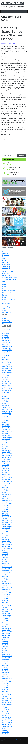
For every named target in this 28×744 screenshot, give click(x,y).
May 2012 (5, 645)
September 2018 (7, 504)
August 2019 (6, 483)
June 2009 (5, 709)
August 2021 (6, 439)
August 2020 (6, 461)
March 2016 (5, 559)
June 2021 (5, 442)
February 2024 (6, 383)
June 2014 (5, 598)
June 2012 (5, 643)
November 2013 (7, 611)
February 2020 (6, 472)
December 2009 (7, 698)
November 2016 (7, 544)
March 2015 (5, 581)
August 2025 (6, 352)
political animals (7, 292)
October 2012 (6, 635)
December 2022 (7, 409)
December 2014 (7, 587)
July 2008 (5, 730)
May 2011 (5, 667)
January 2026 (6, 342)
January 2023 (6, 407)
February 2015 (6, 583)
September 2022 (7, 415)
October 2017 (6, 524)
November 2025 (7, 346)
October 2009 (6, 702)
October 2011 (6, 658)
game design (6, 273)
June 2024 (5, 376)
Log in (4, 318)
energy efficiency (7, 271)
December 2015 (7, 565)
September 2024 (7, 372)
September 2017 (7, 526)
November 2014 (7, 589)
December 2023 (7, 387)
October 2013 (6, 613)
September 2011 (7, 659)
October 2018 (6, 502)
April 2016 (5, 557)
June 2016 (5, 554)
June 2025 (5, 355)
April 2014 (5, 602)
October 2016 (6, 546)
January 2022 (6, 429)
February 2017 (6, 539)
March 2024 (6, 381)
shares (4, 305)
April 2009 (5, 713)
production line (6, 294)
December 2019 (7, 476)
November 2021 (7, 433)
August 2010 (6, 683)
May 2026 (5, 335)
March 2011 (5, 671)
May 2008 (5, 734)
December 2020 (7, 454)
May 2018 (5, 511)
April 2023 (5, 402)
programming (6, 296)
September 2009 (7, 704)
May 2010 (5, 689)
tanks (4, 310)
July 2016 (5, 552)
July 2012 (5, 641)
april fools (11, 139)
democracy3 (6, 268)
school (4, 301)
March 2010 (5, 693)
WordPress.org (6, 324)
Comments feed (7, 322)
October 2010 (6, 680)
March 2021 (5, 448)
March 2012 (5, 648)
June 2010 (5, 687)
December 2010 (7, 676)
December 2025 (7, 344)
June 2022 (5, 420)
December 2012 (7, 632)
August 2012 (6, 639)
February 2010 (6, 695)
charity (4, 260)
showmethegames (7, 307)
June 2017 (5, 531)
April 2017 (5, 535)
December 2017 (7, 520)
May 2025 (5, 357)
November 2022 (7, 411)
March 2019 (5, 492)
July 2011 (5, 663)
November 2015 (7, 567)
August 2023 (6, 394)
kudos (4, 286)
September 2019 (7, 481)
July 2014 (5, 596)
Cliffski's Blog (12, 3)
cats (3, 258)
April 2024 (5, 379)
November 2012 (7, 633)
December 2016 (7, 543)
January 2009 (6, 719)
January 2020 (6, 474)
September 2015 (7, 570)
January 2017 (6, 541)
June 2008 (5, 732)
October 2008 (6, 724)
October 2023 (6, 390)
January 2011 (6, 674)
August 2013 (6, 617)
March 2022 (6, 426)
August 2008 (6, 728)
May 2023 (5, 400)
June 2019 (5, 487)
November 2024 (7, 368)
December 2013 (7, 609)
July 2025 (5, 353)
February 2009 (6, 717)
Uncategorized (6, 312)
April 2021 (5, 446)
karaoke (4, 284)
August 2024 (6, 374)
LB (3, 288)
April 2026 (5, 337)
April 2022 (5, 424)
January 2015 (6, 585)
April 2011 (5, 669)
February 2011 (6, 672)
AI (3, 251)
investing (5, 283)
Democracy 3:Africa (8, 262)
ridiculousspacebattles (9, 299)
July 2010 (5, 685)
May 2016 (5, 556)
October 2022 (6, 413)
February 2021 (6, 450)
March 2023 (6, 403)
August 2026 (6, 329)
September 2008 (7, 726)
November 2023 (7, 389)
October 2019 (6, 479)
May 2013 (5, 622)
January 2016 (6, 563)
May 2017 (5, 533)
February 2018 (6, 517)
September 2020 (7, 459)
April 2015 (5, 580)
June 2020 (5, 465)
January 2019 (6, 496)
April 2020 (5, 468)
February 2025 (6, 363)
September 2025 (7, 350)
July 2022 (5, 418)
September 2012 (7, 637)
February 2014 (6, 606)
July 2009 (5, 708)
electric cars (6, 270)
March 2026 (6, 339)
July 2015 (5, 574)
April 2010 (5, 691)
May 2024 (5, 377)
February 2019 (6, 494)
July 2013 (5, 619)
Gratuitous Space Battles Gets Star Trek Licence (12, 33)
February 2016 (6, 561)
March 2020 (6, 470)
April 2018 (5, 513)
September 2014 (7, 593)
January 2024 (6, 385)
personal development (9, 290)
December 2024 (7, 366)
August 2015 (6, 572)
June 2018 (5, 509)
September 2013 (7, 615)
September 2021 (7, 437)
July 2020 (5, 463)
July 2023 (5, 396)
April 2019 (5, 491)
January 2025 (6, 365)
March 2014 (5, 604)
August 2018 (6, 505)
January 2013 (6, 630)
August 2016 (6, 550)
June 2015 (5, 576)
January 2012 (6, 652)
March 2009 (6, 715)
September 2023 (7, 392)
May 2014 (5, 600)
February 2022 (6, 428)
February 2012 (6, 650)
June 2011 (5, 665)
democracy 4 (6, 264)
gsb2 (3, 281)
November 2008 (7, 722)
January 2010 (6, 696)
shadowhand (6, 303)
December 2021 (7, 431)
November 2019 (7, 478)
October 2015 (6, 569)
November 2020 (7, 455)
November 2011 (7, 656)
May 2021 (5, 444)
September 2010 (7, 682)
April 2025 (5, 359)
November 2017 (7, 522)
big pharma (5, 255)
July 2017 (5, 530)
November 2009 (7, 700)
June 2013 (5, 620)
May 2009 (5, 711)
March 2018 (5, 515)
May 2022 (5, 422)
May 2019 (5, 489)
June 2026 (5, 333)
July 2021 (5, 441)
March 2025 (6, 361)
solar (3, 308)
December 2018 (7, 498)
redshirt (4, 297)
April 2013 (5, 624)
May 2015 (5, 578)
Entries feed (5, 320)
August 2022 (6, 416)
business (4, 257)
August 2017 (6, 528)
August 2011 (6, 661)
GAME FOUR (6, 275)
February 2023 (6, 405)
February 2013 (6, 628)
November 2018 (7, 500)
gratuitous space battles (9, 277)
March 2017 (5, 537)
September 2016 (7, 548)
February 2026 (6, 340)
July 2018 (5, 507)
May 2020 (5, 467)
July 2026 (5, 331)
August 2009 (6, 706)
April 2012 (5, 646)
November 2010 (7, 678)
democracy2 (6, 266)
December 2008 (7, 721)
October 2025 (6, 348)
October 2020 (6, 457)
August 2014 (6, 594)
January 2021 (6, 452)
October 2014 (6, 591)
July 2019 (5, 485)
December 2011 (7, 654)
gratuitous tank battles (9, 279)
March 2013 (5, 626)
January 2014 (6, 607)
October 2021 (6, 435)
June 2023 (5, 398)
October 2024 (6, 370)
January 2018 (6, 518)
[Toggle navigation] (2, 12)
